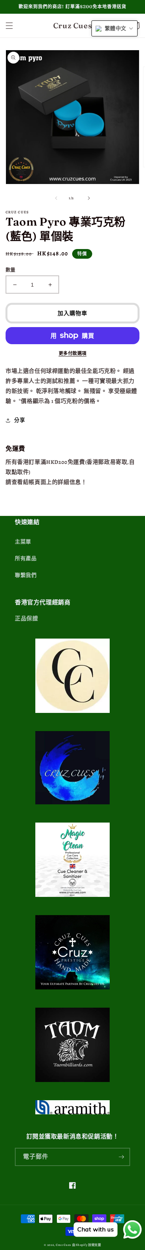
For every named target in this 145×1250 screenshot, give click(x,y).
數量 (11, 270)
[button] (9, 25)
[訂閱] (121, 1157)
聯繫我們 (25, 575)
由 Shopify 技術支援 (86, 1245)
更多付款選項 (73, 353)
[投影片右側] (89, 198)
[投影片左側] (56, 198)
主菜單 (23, 541)
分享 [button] (19, 420)
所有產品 (25, 558)
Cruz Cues (63, 1245)
